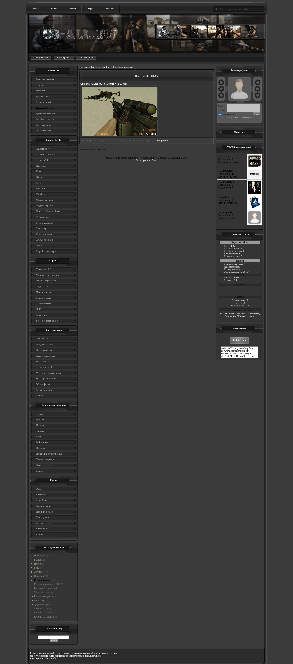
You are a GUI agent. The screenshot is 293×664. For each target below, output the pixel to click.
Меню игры (40, 600)
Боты (37, 568)
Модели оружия (42, 580)
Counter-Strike (108, 67)
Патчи (37, 563)
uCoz (55, 658)
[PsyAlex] (254, 223)
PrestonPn (241, 313)
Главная (35, 8)
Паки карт (39, 555)
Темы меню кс (42, 592)
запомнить (228, 114)
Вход (154, 160)
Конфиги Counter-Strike (46, 588)
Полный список (246, 316)
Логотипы (39, 572)
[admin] (254, 208)
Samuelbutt (230, 316)
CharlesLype (253, 313)
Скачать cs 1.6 (42, 612)
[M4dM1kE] (254, 177)
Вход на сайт (41, 57)
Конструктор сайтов (40, 658)
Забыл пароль (86, 57)
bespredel (162, 140)
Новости (109, 8)
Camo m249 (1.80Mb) (146, 76)
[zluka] (254, 166)
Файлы (54, 8)
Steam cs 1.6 (41, 608)
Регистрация (63, 57)
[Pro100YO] (254, 192)
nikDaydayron (227, 313)
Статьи (72, 8)
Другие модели (42, 604)
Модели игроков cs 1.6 (46, 584)
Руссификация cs (43, 596)
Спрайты (39, 576)
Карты (37, 559)
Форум (90, 8)
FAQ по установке (44, 616)
